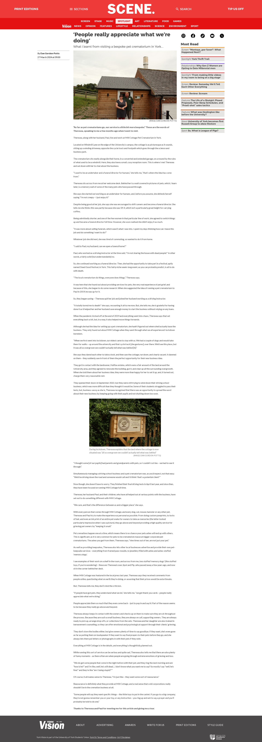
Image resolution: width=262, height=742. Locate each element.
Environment (177, 26)
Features (106, 26)
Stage (98, 21)
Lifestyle (122, 26)
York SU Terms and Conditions (103, 737)
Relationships (141, 26)
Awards (130, 725)
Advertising (104, 725)
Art (137, 21)
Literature (151, 21)
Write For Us (155, 725)
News (77, 26)
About (80, 725)
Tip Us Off (236, 9)
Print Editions (26, 9)
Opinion (91, 26)
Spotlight (124, 21)
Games (177, 21)
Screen (85, 21)
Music (109, 21)
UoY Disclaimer (123, 737)
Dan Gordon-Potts (50, 53)
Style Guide (215, 725)
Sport (194, 26)
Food (165, 21)
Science (160, 26)
